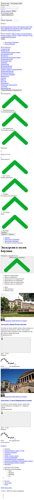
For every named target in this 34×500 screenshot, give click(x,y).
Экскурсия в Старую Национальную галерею (16, 400)
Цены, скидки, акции (11, 456)
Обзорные (4, 62)
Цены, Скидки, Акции (14, 35)
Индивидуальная (8, 110)
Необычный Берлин (7, 71)
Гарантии (25, 35)
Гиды (6, 484)
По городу (6, 212)
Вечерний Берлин (6, 66)
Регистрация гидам (16, 3)
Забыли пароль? (6, 11)
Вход (3, 39)
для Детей (4, 86)
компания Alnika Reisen (16, 320)
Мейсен (3, 79)
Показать (4, 232)
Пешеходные (5, 64)
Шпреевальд (5, 83)
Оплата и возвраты (11, 452)
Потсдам (3, 81)
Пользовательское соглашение (14, 459)
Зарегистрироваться (7, 15)
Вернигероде (5, 76)
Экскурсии (8, 483)
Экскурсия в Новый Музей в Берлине (14, 324)
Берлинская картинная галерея (10, 57)
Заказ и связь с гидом (18, 33)
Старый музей (5, 49)
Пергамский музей (7, 54)
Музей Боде (4, 56)
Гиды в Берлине (10, 44)
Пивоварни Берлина (7, 73)
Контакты (13, 37)
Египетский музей (7, 59)
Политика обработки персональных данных (19, 461)
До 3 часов (6, 176)
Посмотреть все (6, 88)
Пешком (5, 194)
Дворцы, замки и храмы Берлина (11, 69)
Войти (14, 11)
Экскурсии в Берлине (12, 42)
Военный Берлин (6, 68)
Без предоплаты (8, 128)
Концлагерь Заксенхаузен (9, 85)
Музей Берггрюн (6, 61)
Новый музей (5, 50)
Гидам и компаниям (11, 457)
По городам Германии (8, 74)
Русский (5, 230)
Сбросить (4, 234)
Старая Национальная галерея (10, 52)
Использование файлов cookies (14, 462)
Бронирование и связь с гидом (14, 450)
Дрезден (3, 78)
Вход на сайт (5, 3)
